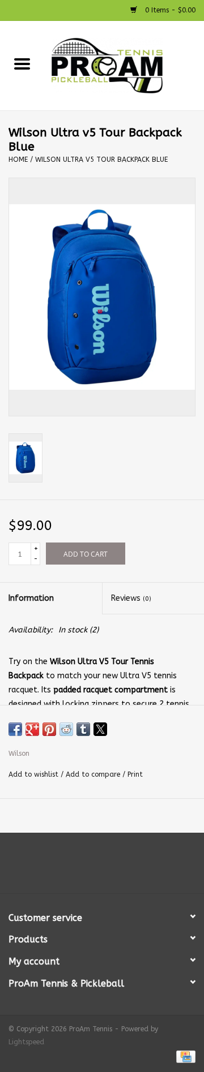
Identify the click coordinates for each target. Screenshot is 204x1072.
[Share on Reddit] (66, 729)
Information (31, 598)
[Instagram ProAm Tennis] (112, 867)
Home (18, 159)
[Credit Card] (184, 1056)
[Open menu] (22, 63)
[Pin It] (49, 729)
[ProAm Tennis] (124, 65)
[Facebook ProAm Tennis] (92, 867)
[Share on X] (100, 729)
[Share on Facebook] (15, 729)
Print (135, 774)
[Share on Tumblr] (83, 729)
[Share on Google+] (32, 729)
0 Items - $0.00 (169, 10)
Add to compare (94, 774)
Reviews (131, 598)
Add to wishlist (34, 774)
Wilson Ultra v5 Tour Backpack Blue (101, 159)
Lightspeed (26, 1042)
